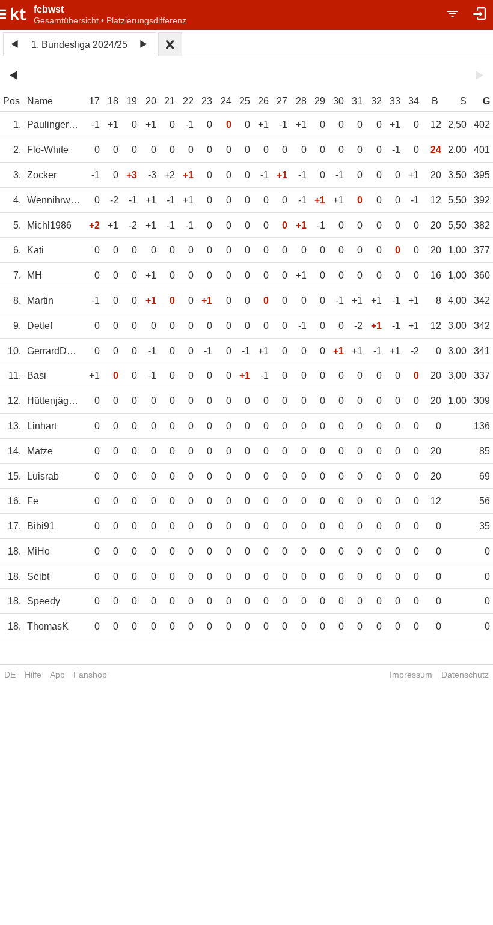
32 (376, 101)
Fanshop (90, 674)
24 (226, 101)
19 (131, 101)
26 (263, 101)
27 (282, 101)
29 (319, 101)
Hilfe (33, 674)
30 (338, 101)
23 (206, 101)
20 (150, 101)
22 (188, 101)
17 (94, 101)
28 (301, 101)
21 (169, 101)
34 (413, 101)
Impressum (411, 674)
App (57, 674)
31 (357, 101)
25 (244, 101)
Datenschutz (465, 674)
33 (395, 101)
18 (113, 101)
